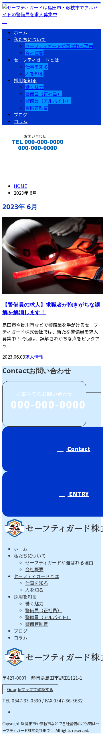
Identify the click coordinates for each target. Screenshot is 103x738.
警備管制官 (36, 107)
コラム (20, 121)
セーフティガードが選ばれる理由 (59, 46)
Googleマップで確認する (30, 689)
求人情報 (34, 356)
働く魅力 (34, 87)
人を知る (34, 73)
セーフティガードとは (36, 59)
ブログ (20, 114)
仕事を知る (36, 66)
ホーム (20, 32)
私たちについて (30, 39)
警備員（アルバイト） (48, 100)
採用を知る (25, 80)
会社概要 (34, 53)
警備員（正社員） (43, 94)
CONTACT (22, 155)
